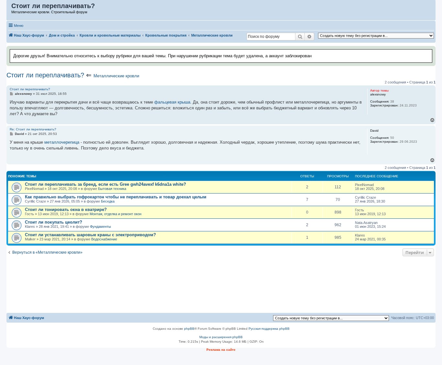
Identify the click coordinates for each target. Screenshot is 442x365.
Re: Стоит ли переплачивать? (33, 129)
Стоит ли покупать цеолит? (53, 222)
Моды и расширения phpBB (221, 337)
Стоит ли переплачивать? (45, 75)
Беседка (108, 201)
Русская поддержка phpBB (269, 328)
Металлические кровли (116, 75)
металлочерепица (61, 142)
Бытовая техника (112, 189)
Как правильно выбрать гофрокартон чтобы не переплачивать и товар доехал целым (115, 196)
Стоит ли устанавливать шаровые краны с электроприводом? (90, 234)
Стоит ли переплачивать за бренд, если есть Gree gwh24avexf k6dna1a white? (105, 184)
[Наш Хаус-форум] (9, 7)
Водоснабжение (104, 239)
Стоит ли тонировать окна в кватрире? (66, 209)
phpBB (189, 328)
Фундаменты (100, 226)
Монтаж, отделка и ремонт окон (115, 214)
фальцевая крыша (172, 102)
